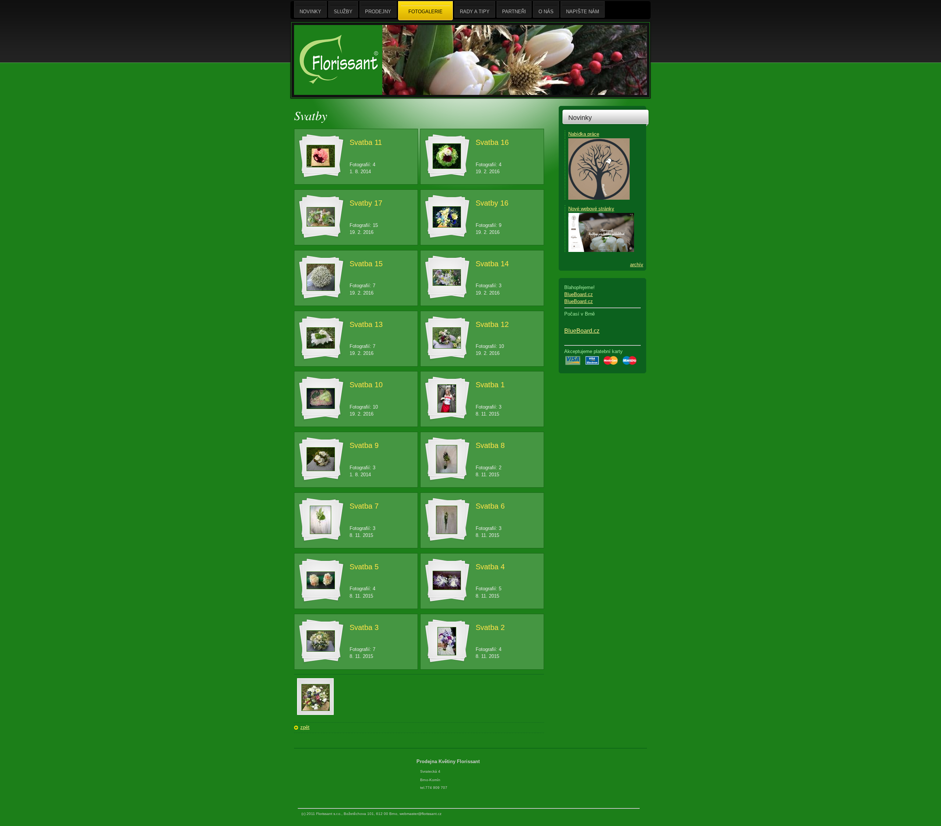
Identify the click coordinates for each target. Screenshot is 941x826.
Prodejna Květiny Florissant (448, 761)
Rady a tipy (475, 11)
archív (636, 264)
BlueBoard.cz (578, 294)
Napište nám (582, 11)
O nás (546, 11)
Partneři (514, 11)
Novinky (580, 117)
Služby (343, 11)
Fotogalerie (425, 11)
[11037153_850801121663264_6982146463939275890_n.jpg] (315, 709)
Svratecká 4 (430, 771)
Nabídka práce (583, 134)
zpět (305, 727)
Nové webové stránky (591, 208)
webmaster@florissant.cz (420, 814)
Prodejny (378, 11)
